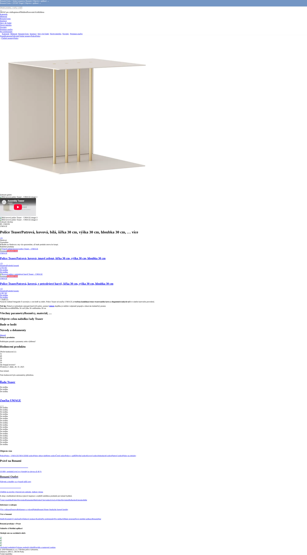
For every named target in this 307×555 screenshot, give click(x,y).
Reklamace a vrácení (25, 509)
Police (38, 36)
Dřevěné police (81, 456)
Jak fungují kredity (61, 509)
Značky (20, 519)
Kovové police (92, 456)
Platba (35, 509)
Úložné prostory (25, 36)
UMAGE (21, 456)
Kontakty (8, 519)
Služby (2, 519)
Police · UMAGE (11, 456)
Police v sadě (70, 456)
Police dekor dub (39, 456)
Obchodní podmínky (8, 547)
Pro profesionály (48, 519)
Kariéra (39, 519)
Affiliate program (68, 519)
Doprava (14, 509)
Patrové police (117, 456)
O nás (14, 519)
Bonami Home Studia (46, 509)
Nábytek (15, 36)
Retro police (51, 456)
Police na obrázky (129, 456)
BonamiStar (96, 519)
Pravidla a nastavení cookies (45, 547)
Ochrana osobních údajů (25, 547)
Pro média (58, 519)
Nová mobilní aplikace (83, 519)
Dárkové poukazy (29, 519)
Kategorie (8, 36)
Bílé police (29, 456)
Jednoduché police (105, 456)
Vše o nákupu (5, 509)
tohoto (51, 306)
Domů (2, 36)
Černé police (60, 456)
